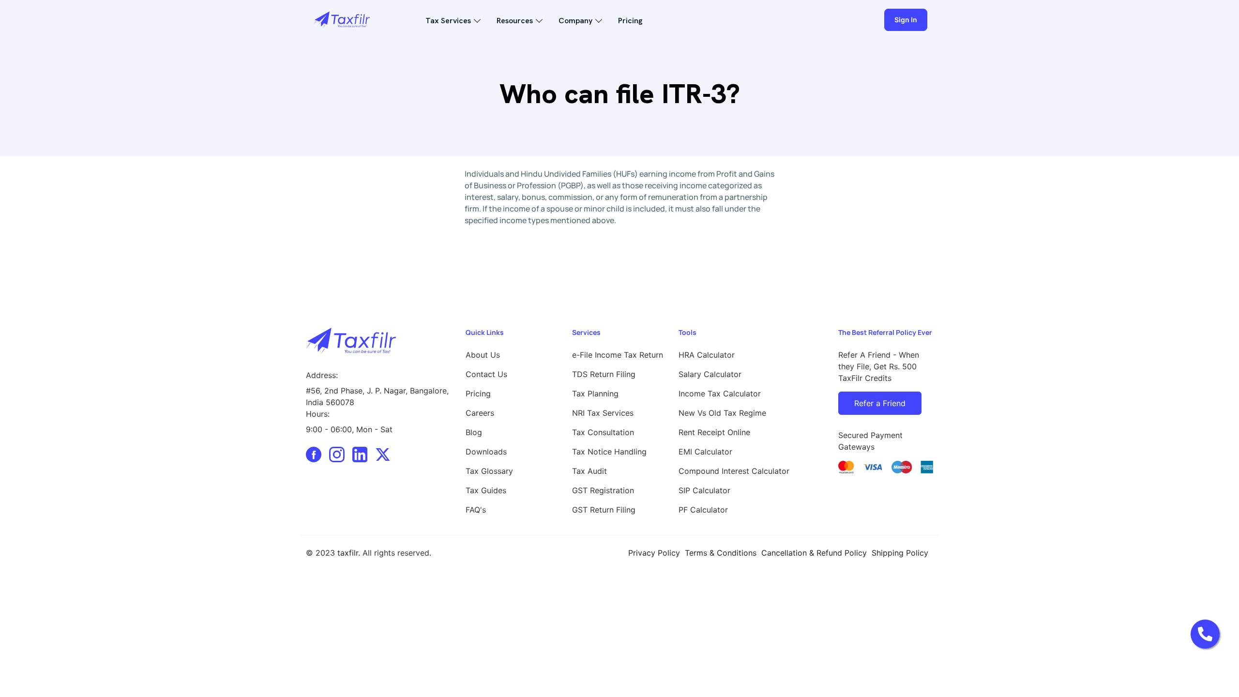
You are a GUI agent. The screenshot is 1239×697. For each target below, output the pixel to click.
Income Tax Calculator (720, 393)
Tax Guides (486, 490)
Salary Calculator (710, 374)
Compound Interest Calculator (734, 471)
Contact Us (486, 374)
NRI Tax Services (603, 413)
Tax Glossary (489, 471)
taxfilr (347, 553)
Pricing (630, 20)
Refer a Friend (880, 403)
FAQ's (476, 510)
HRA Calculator (707, 355)
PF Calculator (703, 510)
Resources (515, 20)
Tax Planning (595, 393)
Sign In (905, 19)
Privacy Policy (654, 553)
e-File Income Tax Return (617, 355)
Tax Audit (589, 471)
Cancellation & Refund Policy (814, 553)
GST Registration (603, 490)
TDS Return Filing (603, 374)
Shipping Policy (900, 553)
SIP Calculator (704, 490)
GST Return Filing (603, 510)
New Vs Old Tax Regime (722, 413)
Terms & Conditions (720, 553)
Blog (474, 432)
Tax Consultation (603, 432)
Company (575, 20)
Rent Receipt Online (714, 432)
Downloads (486, 451)
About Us (483, 355)
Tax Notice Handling (609, 451)
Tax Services (448, 20)
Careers (480, 413)
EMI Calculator (705, 451)
